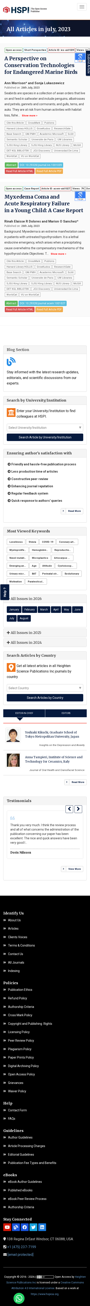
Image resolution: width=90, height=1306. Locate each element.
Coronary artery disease (68, 542)
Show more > (29, 115)
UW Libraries (64, 139)
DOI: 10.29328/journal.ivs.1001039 (41, 165)
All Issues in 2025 (25, 632)
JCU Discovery (41, 150)
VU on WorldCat (30, 156)
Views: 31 (82, 50)
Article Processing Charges (26, 1146)
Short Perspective (35, 50)
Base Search (14, 134)
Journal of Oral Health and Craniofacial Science (57, 770)
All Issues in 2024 (26, 642)
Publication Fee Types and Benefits (32, 1163)
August (24, 618)
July (11, 618)
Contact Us (15, 954)
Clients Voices (17, 937)
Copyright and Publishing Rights (30, 1023)
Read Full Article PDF (49, 171)
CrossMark (34, 122)
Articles (13, 928)
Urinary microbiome (19, 573)
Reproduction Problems (64, 550)
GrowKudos (43, 128)
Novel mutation (18, 558)
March (44, 609)
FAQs (11, 1118)
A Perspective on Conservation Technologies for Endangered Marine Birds (41, 65)
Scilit (70, 134)
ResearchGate (62, 128)
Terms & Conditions (21, 945)
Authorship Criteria (21, 1006)
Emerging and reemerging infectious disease (19, 565)
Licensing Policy (19, 1032)
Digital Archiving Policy (23, 1066)
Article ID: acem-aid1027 (56, 188)
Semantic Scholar (17, 139)
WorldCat (12, 156)
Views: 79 (78, 188)
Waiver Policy (17, 1091)
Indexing (14, 971)
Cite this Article (15, 122)
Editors (66, 713)
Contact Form (17, 1110)
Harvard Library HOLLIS (20, 128)
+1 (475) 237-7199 (21, 1247)
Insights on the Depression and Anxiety (62, 745)
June (77, 609)
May (66, 609)
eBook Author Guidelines (25, 1181)
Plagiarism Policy (19, 1049)
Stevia (32, 542)
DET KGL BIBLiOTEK (18, 150)
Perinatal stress (51, 573)
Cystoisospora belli (67, 565)
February (29, 609)
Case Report (31, 188)
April (56, 609)
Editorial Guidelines (21, 1154)
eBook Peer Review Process (27, 1198)
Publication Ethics (20, 989)
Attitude (47, 565)
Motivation (15, 581)
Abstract (11, 165)
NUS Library (62, 145)
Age (34, 565)
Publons (49, 122)
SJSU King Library (17, 145)
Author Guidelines (20, 1137)
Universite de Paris (42, 139)
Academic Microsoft (52, 134)
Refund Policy (17, 998)
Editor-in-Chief (24, 713)
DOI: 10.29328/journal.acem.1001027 (42, 303)
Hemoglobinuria (41, 550)
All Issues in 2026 (26, 598)
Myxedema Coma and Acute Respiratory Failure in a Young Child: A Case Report (43, 204)
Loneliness (16, 542)
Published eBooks (20, 1190)
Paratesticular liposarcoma (37, 581)
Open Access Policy (21, 1074)
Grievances (15, 1083)
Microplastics (40, 558)
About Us (14, 920)
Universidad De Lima (66, 150)
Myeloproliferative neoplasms (19, 550)
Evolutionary (72, 573)
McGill (77, 145)
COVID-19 (47, 542)
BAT (34, 573)
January (14, 609)
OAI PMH (30, 134)
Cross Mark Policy (20, 1015)
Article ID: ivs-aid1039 (61, 50)
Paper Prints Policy (21, 1057)
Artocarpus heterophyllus (63, 558)
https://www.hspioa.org (45, 1294)
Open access (14, 50)
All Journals (16, 962)
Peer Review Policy (21, 1040)
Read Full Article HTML (19, 171)
